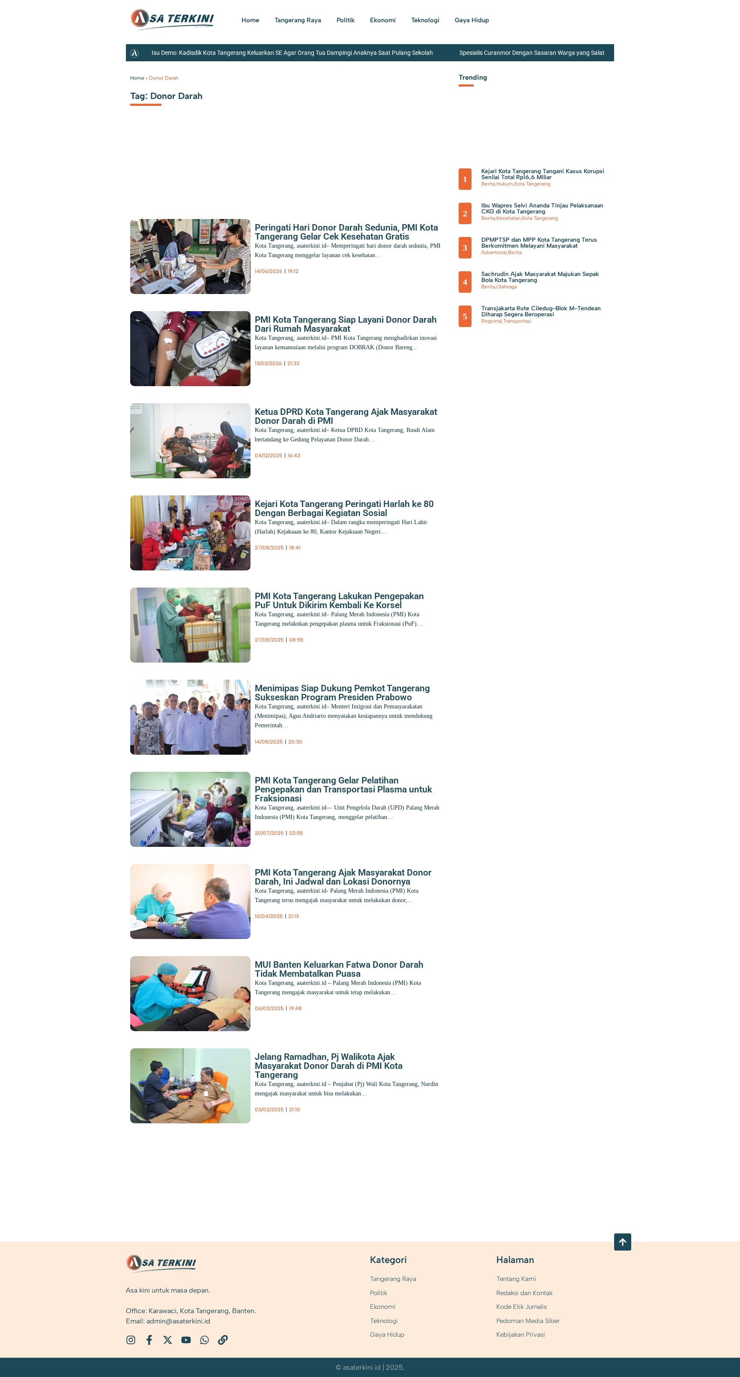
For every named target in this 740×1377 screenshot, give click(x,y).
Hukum (504, 184)
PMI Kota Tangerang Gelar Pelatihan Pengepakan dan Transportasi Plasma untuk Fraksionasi (343, 789)
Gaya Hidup (472, 20)
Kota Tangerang (316, 276)
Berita (262, 276)
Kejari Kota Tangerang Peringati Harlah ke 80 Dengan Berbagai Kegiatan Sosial (344, 508)
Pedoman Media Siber (528, 1321)
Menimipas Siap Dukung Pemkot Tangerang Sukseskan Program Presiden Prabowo (342, 692)
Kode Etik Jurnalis (521, 1307)
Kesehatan (283, 276)
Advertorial (494, 252)
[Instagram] (131, 1340)
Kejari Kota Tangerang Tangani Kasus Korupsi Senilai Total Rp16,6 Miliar (542, 174)
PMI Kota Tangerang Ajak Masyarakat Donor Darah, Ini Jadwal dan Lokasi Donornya (343, 877)
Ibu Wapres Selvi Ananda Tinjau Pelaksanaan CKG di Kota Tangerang (542, 208)
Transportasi (517, 321)
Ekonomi (383, 20)
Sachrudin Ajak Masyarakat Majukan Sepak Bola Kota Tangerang (540, 277)
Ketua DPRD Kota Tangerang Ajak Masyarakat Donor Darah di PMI (346, 416)
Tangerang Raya (298, 20)
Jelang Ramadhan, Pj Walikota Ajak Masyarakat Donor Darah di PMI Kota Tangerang (329, 1066)
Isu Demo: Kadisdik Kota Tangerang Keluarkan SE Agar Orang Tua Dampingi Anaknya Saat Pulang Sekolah (292, 52)
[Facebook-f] (149, 1340)
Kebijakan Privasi (520, 1334)
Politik (346, 20)
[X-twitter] (168, 1340)
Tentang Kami (516, 1279)
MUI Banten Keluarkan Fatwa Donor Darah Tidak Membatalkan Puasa (339, 969)
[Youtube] (186, 1340)
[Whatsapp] (204, 1340)
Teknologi (425, 20)
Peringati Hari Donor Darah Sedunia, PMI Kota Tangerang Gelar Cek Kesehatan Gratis (346, 232)
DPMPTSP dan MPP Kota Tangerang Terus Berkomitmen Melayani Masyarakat (539, 242)
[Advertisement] (286, 159)
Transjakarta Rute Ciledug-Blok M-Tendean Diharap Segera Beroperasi (541, 311)
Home (250, 20)
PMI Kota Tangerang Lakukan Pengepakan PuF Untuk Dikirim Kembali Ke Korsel (339, 600)
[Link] (223, 1340)
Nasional (281, 747)
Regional (491, 321)
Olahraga (506, 287)
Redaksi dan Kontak (524, 1293)
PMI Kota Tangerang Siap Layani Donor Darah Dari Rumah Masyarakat (346, 324)
